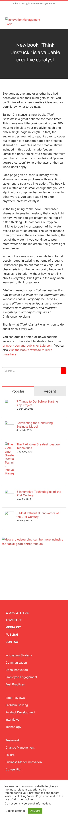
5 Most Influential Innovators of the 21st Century (38, 515)
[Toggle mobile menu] (61, 19)
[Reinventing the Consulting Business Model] (9, 423)
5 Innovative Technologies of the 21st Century (39, 493)
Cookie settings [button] (15, 810)
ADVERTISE (13, 620)
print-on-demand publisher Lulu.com (28, 345)
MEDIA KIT (13, 627)
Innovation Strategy (18, 655)
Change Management (19, 747)
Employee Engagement (21, 677)
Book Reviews (15, 698)
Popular (17, 391)
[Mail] (20, 563)
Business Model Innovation (23, 762)
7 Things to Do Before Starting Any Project (37, 403)
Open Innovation (16, 670)
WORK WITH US (16, 613)
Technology (13, 727)
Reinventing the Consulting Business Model (35, 424)
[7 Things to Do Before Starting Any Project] (9, 402)
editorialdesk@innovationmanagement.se (34, 3)
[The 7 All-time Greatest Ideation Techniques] (9, 444)
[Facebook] (9, 563)
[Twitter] (3, 563)
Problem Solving (16, 705)
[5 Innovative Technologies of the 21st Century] (9, 492)
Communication (16, 662)
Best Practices (15, 684)
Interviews (12, 719)
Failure (10, 755)
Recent (50, 391)
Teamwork (12, 740)
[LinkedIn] (14, 563)
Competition (13, 769)
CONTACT (12, 642)
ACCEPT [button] (35, 810)
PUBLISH (11, 634)
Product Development (20, 712)
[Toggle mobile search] (54, 19)
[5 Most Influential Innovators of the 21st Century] (9, 513)
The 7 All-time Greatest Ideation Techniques (38, 446)
